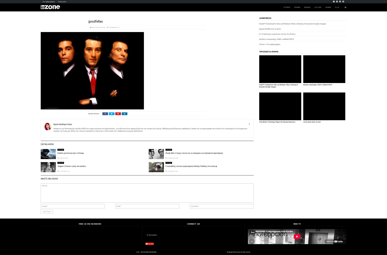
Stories (287, 7)
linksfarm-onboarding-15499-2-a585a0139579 (276, 39)
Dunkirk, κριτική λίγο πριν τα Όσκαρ (70, 153)
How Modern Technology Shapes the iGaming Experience (277, 122)
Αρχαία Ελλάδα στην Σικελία (270, 29)
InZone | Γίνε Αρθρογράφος (269, 44)
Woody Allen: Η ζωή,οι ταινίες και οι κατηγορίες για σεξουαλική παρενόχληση (194, 153)
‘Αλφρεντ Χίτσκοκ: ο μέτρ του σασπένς (71, 166)
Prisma (297, 7)
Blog (138, 252)
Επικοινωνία (62, 2)
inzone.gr (238, 252)
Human (328, 7)
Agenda (307, 7)
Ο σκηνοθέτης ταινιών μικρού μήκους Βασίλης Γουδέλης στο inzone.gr (191, 166)
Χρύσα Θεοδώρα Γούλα (98, 27)
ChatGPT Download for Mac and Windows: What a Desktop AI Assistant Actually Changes (292, 24)
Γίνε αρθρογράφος (48, 2)
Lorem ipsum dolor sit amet (312, 122)
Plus (337, 7)
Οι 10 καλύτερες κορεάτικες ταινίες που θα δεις (277, 34)
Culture (317, 7)
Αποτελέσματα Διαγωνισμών (148, 252)
